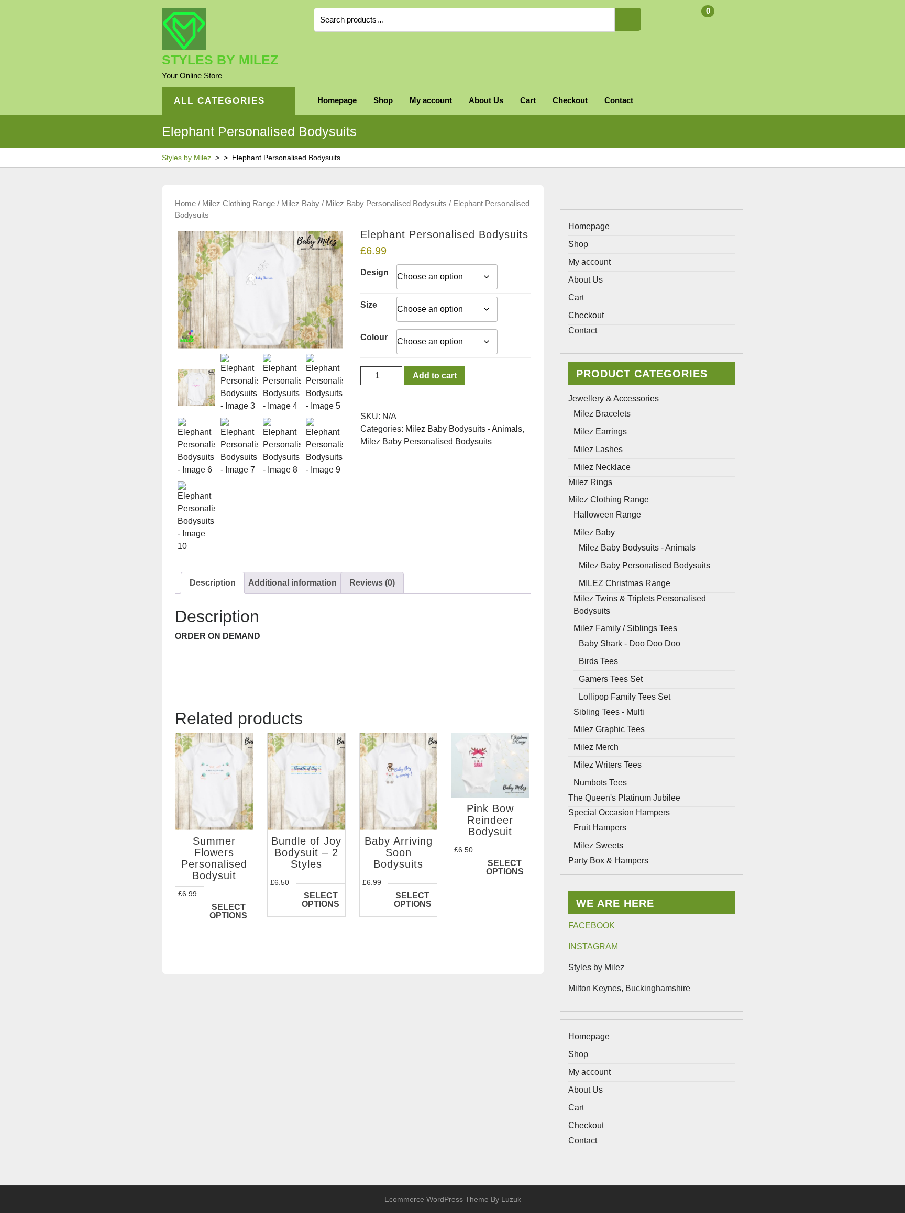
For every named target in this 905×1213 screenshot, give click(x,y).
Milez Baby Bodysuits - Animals (463, 428)
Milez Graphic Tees (609, 729)
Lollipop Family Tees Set (624, 696)
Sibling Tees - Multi (608, 711)
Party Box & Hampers (608, 860)
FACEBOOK (591, 925)
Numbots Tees (600, 782)
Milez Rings (590, 482)
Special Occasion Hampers (619, 812)
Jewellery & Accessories (613, 398)
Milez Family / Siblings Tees (625, 628)
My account (431, 100)
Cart (528, 100)
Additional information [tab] (292, 582)
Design (374, 272)
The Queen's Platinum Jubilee (624, 797)
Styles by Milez (220, 59)
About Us (486, 100)
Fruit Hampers (599, 827)
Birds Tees (598, 661)
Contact (618, 100)
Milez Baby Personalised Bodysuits (386, 203)
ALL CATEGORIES (219, 101)
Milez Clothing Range (238, 203)
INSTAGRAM (593, 946)
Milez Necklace (602, 467)
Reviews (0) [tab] (372, 582)
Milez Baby (300, 203)
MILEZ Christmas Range (624, 583)
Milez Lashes (598, 449)
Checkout (570, 100)
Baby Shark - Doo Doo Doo (629, 643)
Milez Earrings (600, 431)
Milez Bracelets (602, 413)
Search (628, 19)
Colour (374, 337)
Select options (228, 911)
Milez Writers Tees (607, 764)
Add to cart (435, 375)
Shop (383, 100)
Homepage (337, 100)
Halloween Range (607, 514)
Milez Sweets (598, 845)
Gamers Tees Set (611, 679)
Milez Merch (596, 747)
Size (368, 304)
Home (185, 203)
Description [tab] (213, 582)
